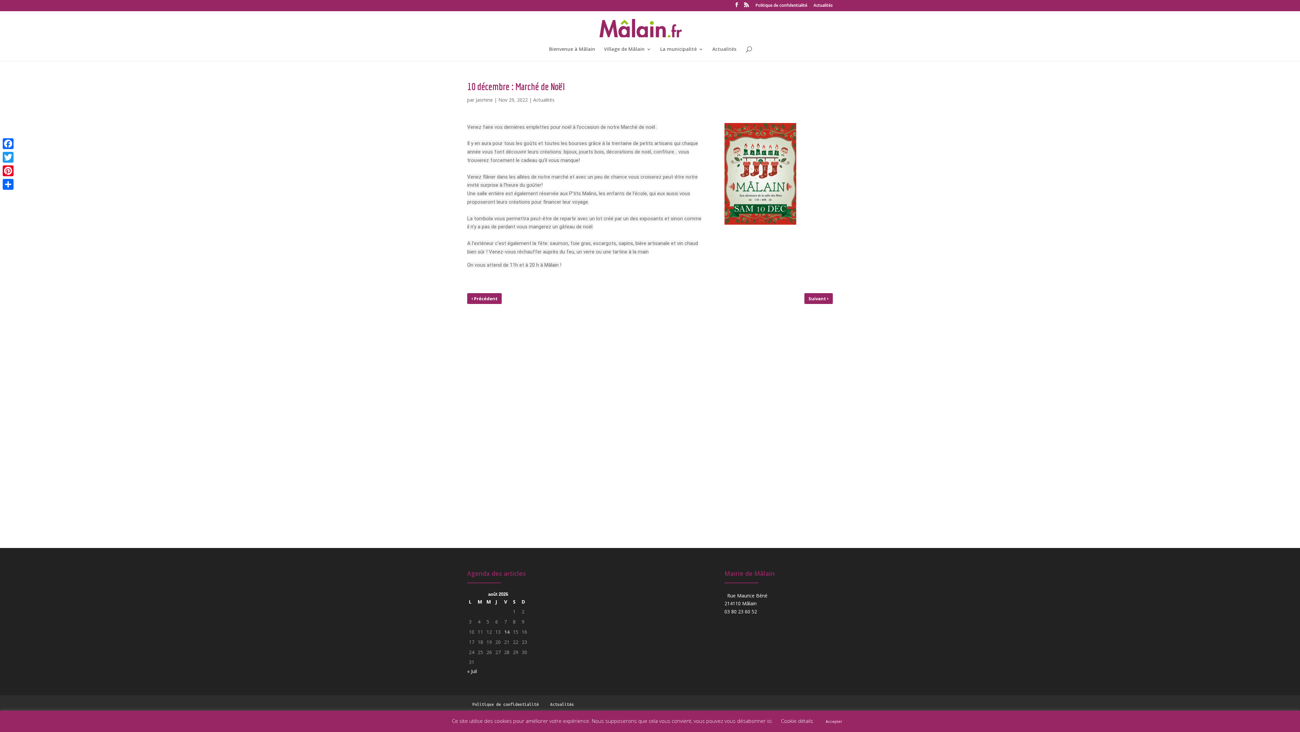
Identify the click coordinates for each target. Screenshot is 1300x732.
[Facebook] (8, 143)
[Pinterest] (8, 171)
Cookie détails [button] (797, 720)
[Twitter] (8, 157)
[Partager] (8, 184)
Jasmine (484, 100)
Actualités (823, 5)
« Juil (472, 671)
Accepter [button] (834, 721)
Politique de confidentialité (781, 5)
